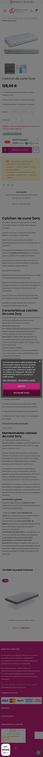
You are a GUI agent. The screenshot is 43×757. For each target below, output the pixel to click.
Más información (10, 380)
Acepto (21, 386)
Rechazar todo (21, 393)
